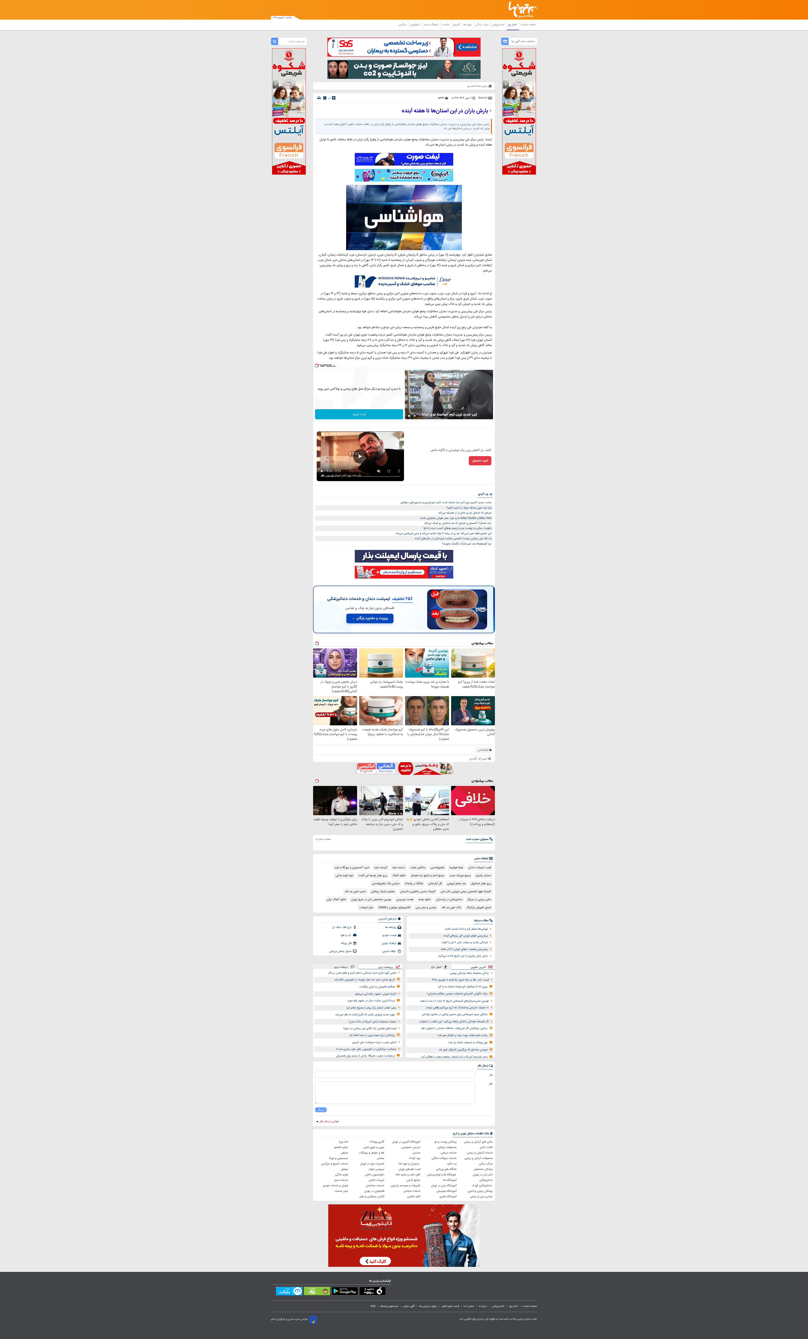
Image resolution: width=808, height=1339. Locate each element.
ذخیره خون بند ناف (355, 891)
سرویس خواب (376, 1169)
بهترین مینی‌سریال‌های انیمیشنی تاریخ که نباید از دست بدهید (454, 1001)
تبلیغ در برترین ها (428, 1306)
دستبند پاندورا (483, 875)
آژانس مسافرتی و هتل (371, 1196)
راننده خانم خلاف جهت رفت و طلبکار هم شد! (463, 1035)
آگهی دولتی (409, 1306)
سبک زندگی (482, 24)
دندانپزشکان (486, 1180)
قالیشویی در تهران (374, 1191)
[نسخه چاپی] (319, 98)
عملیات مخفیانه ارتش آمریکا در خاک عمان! (372, 1021)
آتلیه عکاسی (413, 1196)
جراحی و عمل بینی (426, 907)
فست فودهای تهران (409, 1169)
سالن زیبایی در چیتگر (479, 899)
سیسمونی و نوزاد (338, 1158)
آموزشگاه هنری (448, 1196)
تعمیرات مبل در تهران (372, 1163)
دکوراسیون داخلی (374, 1174)
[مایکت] (289, 1292)
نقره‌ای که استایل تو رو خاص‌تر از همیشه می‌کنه (465, 513)
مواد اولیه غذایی (344, 875)
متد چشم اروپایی (456, 883)
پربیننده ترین (385, 966)
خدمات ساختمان (375, 1185)
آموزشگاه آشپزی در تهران (406, 1142)
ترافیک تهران (389, 943)
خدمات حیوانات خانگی (444, 1158)
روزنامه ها (390, 927)
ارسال (320, 1109)
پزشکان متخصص (483, 1169)
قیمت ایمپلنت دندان (479, 867)
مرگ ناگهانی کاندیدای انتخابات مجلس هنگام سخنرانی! (457, 994)
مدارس (416, 1153)
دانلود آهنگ (399, 875)
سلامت (446, 24)
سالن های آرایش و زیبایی (478, 1142)
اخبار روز (513, 24)
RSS (373, 1306)
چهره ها (468, 24)
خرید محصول (480, 460)
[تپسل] (317, 366)
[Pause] (409, 415)
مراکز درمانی (486, 1163)
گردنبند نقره (380, 867)
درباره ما (483, 1306)
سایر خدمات (341, 1191)
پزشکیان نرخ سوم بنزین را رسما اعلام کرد (372, 1035)
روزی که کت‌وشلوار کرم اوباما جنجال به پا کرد (463, 987)
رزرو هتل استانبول (481, 883)
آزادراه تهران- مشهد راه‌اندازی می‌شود (375, 994)
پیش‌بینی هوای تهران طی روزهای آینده (466, 936)
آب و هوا (346, 935)
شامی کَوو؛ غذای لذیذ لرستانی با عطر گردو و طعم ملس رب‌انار (362, 973)
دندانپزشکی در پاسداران (449, 899)
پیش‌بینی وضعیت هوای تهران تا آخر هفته (464, 949)
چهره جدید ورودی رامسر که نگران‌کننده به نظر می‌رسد (365, 1014)
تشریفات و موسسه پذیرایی (405, 1185)
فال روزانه (346, 943)
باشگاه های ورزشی (446, 1169)
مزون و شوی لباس (373, 1147)
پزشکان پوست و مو (446, 1142)
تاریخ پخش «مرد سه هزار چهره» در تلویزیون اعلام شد (364, 979)
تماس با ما (469, 1306)
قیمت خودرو (389, 935)
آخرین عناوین (478, 967)
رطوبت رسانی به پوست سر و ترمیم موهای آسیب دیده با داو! (458, 528)
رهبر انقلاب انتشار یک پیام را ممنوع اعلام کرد (371, 1008)
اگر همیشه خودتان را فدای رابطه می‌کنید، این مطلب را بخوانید (454, 1021)
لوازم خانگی (341, 1174)
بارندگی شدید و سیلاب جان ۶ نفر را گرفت (464, 942)
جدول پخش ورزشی (340, 951)
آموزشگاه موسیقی (446, 1191)
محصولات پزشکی (447, 1147)
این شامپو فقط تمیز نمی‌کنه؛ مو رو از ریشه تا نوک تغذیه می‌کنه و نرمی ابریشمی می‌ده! (444, 533)
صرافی (344, 1153)
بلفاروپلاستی (437, 867)
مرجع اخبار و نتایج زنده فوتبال (427, 875)
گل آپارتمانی (435, 883)
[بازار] (317, 1292)
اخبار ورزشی (498, 24)
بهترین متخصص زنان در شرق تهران (371, 899)
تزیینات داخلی (376, 1180)
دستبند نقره (398, 867)
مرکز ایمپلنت (366, 907)
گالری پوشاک (376, 1142)
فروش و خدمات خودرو (335, 1185)
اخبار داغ (436, 967)
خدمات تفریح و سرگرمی (334, 1163)
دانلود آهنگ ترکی (336, 899)
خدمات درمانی (449, 1153)
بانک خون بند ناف (451, 907)
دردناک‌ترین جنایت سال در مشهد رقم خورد (371, 1000)
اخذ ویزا (343, 1142)
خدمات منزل (341, 1180)
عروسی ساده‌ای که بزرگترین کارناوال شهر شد (463, 1050)
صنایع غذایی (413, 1180)
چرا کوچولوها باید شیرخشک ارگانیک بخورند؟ (467, 544)
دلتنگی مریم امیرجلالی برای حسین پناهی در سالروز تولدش (455, 1014)
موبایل (344, 1169)
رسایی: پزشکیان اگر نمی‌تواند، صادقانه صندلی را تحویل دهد (454, 1028)
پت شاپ (452, 1163)
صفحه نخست (528, 24)
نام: (491, 1075)
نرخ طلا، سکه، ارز (342, 927)
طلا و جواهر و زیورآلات (371, 1153)
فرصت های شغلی (450, 1306)
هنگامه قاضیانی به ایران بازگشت (377, 987)
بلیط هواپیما (456, 867)
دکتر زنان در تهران (483, 1174)
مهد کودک (414, 1158)
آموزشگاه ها (450, 1180)
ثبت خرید (359, 414)
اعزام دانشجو (341, 1147)
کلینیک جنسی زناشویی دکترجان (418, 891)
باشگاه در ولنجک (414, 883)
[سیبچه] (372, 1292)
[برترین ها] (521, 10)
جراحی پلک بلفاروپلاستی (386, 883)
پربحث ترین (341, 966)
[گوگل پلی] (345, 1292)
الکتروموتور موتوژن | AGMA (394, 907)
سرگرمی (403, 24)
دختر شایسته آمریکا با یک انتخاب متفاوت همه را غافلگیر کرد (454, 1057)
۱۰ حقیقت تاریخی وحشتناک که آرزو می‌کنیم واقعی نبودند (457, 1008)
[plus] (334, 98)
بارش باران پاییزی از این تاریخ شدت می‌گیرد (463, 956)
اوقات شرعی (389, 951)
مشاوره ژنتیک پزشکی (383, 891)
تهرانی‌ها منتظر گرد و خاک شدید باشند (466, 929)
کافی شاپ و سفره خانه (407, 1174)
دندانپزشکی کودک (482, 1185)
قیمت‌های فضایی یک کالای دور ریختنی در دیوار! (369, 1028)
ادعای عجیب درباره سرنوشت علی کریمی (374, 1042)
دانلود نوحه (425, 899)
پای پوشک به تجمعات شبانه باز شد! (468, 1042)
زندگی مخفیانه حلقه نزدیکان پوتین (469, 973)
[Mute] (414, 415)
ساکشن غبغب (417, 867)
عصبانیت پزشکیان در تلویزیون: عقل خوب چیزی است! (366, 1049)
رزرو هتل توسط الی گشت (372, 875)
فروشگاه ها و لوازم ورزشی (442, 1174)
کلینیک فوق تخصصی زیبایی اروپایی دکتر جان (466, 891)
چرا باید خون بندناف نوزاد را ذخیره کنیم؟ (469, 508)
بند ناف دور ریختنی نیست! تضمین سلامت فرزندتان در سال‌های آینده (453, 538)
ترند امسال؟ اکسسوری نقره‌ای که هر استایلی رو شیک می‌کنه (458, 523)
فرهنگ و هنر (431, 24)
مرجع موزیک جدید (460, 875)
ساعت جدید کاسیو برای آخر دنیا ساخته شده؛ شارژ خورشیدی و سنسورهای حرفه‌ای (446, 502)
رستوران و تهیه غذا (409, 1163)
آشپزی (457, 24)
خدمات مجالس (411, 1191)
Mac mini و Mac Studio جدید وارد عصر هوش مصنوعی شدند (456, 518)
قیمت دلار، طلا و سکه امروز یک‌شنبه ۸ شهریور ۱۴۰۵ (460, 980)
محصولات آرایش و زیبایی (478, 1158)
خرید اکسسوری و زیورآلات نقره (352, 867)
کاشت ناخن (486, 1147)
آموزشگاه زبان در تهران (444, 1185)
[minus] (325, 98)
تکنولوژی (415, 24)
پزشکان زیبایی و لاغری (480, 1191)
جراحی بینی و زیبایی (481, 1196)
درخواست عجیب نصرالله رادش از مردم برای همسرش (365, 1056)
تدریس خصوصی (410, 1147)
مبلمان (380, 1158)
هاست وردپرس (404, 899)
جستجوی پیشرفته (389, 1306)
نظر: (490, 1084)
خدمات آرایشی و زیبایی (480, 1153)
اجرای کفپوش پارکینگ (478, 907)
